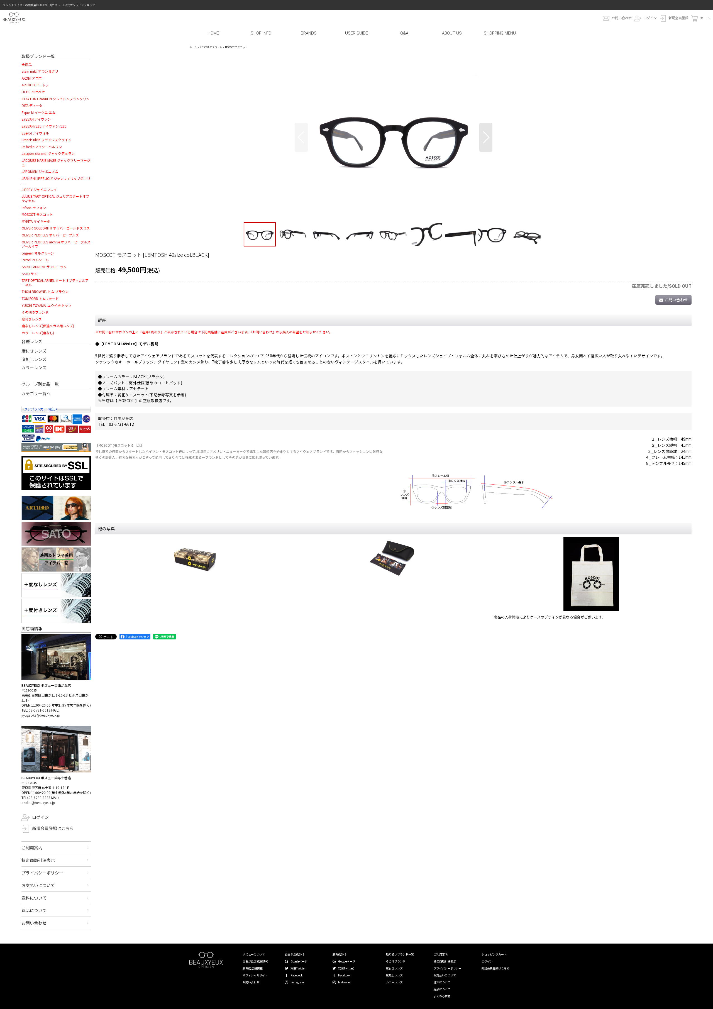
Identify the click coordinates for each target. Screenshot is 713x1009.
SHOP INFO (261, 33)
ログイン (650, 17)
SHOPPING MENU (500, 33)
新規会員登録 (678, 17)
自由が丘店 (123, 418)
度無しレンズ (34, 359)
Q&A (404, 33)
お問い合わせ (622, 17)
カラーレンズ (34, 367)
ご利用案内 (31, 848)
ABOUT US (452, 33)
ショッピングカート (494, 954)
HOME (213, 33)
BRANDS (309, 33)
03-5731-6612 (39, 710)
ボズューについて (254, 954)
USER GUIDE (356, 33)
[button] (301, 137)
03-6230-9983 (39, 797)
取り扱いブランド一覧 (400, 954)
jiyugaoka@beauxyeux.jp (40, 715)
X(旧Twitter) (298, 968)
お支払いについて (38, 885)
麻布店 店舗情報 (253, 968)
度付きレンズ (34, 351)
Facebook (296, 975)
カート (705, 17)
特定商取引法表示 (38, 860)
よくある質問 (442, 996)
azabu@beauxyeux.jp (38, 802)
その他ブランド (396, 961)
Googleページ (298, 961)
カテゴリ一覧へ (36, 393)
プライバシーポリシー (42, 873)
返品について (34, 910)
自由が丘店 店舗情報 (255, 961)
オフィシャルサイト (255, 975)
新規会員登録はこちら (53, 828)
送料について (34, 898)
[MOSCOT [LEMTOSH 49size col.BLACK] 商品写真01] (393, 137)
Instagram (297, 982)
